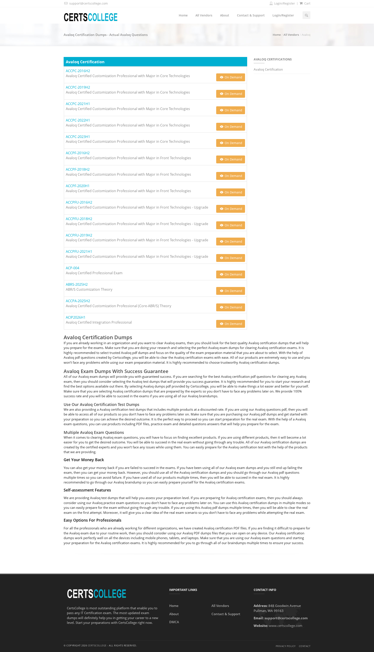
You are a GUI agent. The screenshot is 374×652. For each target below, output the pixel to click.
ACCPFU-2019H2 (79, 235)
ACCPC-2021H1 (78, 103)
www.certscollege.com (285, 625)
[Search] (306, 15)
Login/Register (284, 3)
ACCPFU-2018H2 (79, 218)
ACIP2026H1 (75, 317)
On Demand (233, 77)
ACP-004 (72, 268)
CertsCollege (97, 645)
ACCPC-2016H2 (78, 70)
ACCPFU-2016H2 (79, 202)
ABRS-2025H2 (77, 284)
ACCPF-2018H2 (78, 169)
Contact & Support (251, 15)
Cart (306, 3)
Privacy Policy (286, 646)
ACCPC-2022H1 (78, 120)
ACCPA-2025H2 (78, 300)
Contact (305, 646)
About (224, 15)
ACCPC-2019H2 (78, 87)
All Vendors (203, 15)
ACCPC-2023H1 (78, 136)
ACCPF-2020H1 (78, 185)
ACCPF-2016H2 (78, 153)
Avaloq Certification (268, 69)
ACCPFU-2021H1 (79, 251)
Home (183, 15)
